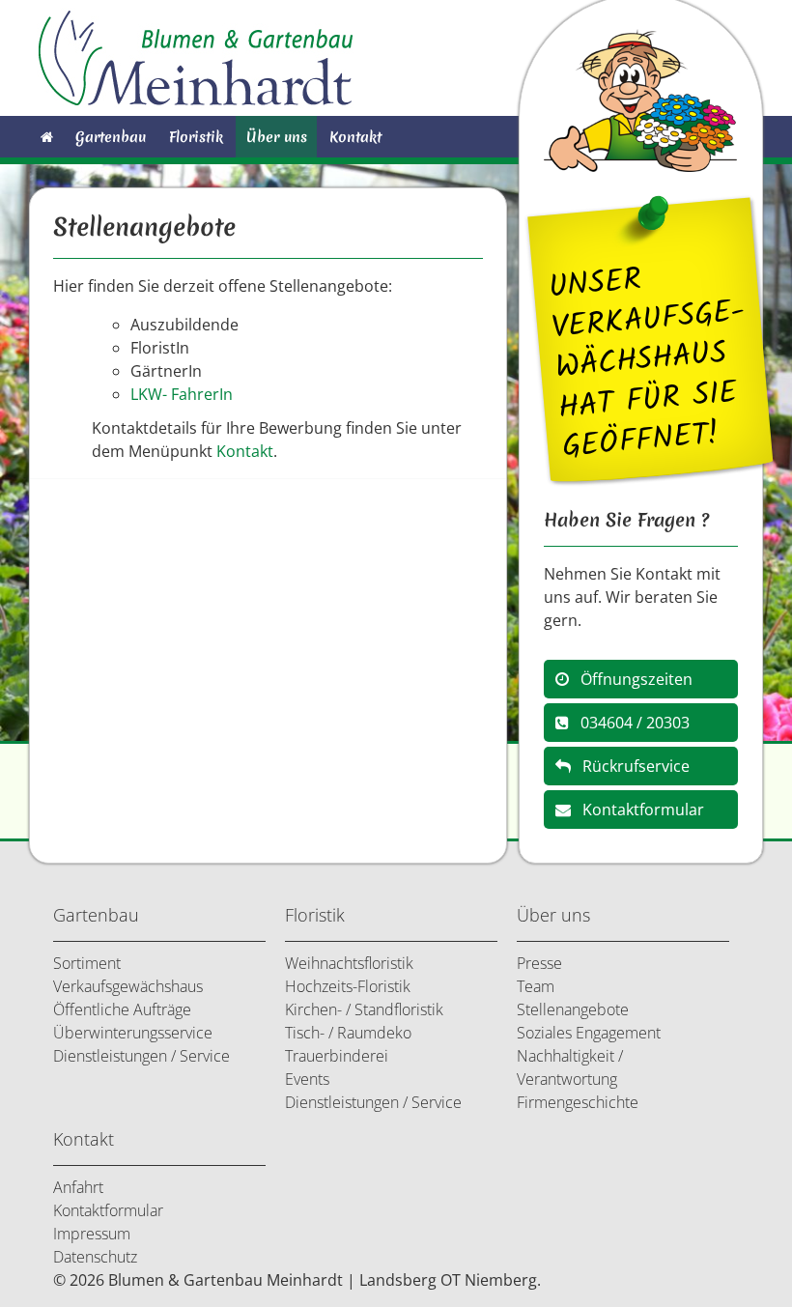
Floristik (196, 137)
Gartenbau (110, 137)
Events (307, 1079)
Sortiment (87, 963)
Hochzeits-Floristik (347, 986)
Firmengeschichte (577, 1102)
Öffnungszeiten (631, 679)
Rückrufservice (630, 766)
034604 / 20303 (629, 722)
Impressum (91, 1233)
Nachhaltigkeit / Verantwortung (570, 1067)
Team (535, 986)
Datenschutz (95, 1256)
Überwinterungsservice (132, 1032)
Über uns (276, 137)
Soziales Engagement (589, 1032)
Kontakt (355, 137)
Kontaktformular (637, 809)
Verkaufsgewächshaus (128, 986)
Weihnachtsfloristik (349, 963)
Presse (539, 963)
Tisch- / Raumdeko (348, 1032)
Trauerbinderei (336, 1055)
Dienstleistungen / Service (141, 1055)
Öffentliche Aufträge (122, 1009)
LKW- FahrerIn (181, 394)
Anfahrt (78, 1187)
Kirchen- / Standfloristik (364, 1009)
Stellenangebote (573, 1009)
